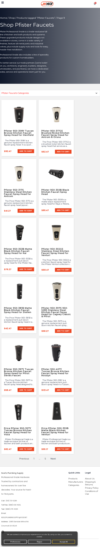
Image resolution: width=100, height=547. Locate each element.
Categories (73, 485)
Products (72, 478)
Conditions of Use (91, 492)
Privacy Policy (91, 488)
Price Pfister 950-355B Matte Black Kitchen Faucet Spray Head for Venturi (55, 431)
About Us (89, 478)
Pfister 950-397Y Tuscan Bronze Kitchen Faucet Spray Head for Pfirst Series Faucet (19, 372)
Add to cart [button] (26, 151)
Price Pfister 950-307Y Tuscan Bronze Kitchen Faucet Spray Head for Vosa (18, 431)
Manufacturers (75, 482)
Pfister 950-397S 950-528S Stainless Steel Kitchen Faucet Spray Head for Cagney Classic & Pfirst (56, 312)
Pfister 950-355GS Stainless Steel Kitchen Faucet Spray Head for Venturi (55, 252)
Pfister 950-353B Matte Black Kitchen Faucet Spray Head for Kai (18, 251)
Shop (12, 18)
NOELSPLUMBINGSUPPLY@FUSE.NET (14, 517)
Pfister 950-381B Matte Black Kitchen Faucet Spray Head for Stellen (18, 310)
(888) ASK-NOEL (15, 505)
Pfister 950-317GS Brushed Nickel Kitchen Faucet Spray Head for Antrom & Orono (55, 134)
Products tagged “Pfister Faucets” (36, 18)
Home (3, 18)
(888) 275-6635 (11, 509)
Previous (24, 458)
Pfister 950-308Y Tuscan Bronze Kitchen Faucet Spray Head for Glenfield (19, 133)
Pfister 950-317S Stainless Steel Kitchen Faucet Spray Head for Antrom (18, 193)
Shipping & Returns (90, 483)
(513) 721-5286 (11, 501)
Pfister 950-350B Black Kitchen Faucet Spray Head (55, 192)
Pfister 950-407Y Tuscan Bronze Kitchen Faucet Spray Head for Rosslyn (55, 372)
